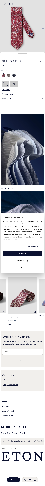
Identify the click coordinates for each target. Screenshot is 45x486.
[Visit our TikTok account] (13, 427)
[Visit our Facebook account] (24, 427)
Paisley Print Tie (13, 317)
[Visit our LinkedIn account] (19, 427)
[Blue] (14, 75)
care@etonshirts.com (10, 385)
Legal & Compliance (9, 411)
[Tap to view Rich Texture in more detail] (22, 152)
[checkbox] (41, 61)
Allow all (22, 253)
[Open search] (25, 480)
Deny (22, 268)
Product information (9, 94)
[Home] (22, 456)
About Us (5, 406)
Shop (4, 397)
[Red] (3, 75)
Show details (33, 246)
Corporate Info (8, 416)
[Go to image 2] (43, 28)
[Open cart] (30, 480)
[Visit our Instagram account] (2, 427)
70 (6, 84)
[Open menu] (35, 480)
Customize (21, 261)
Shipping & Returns (9, 98)
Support (5, 402)
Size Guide (6, 90)
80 (14, 84)
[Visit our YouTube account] (8, 427)
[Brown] (8, 75)
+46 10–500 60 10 (9, 380)
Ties (5, 57)
